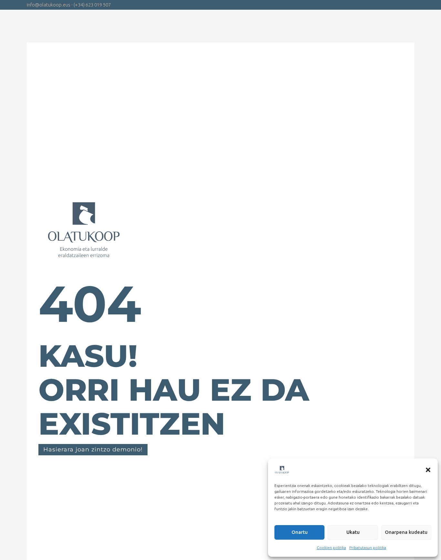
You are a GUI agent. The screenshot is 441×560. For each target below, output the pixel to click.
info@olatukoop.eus (48, 4)
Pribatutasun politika (367, 547)
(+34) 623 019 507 (92, 4)
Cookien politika (331, 547)
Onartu (300, 532)
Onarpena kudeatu (406, 532)
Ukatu (353, 532)
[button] (428, 470)
